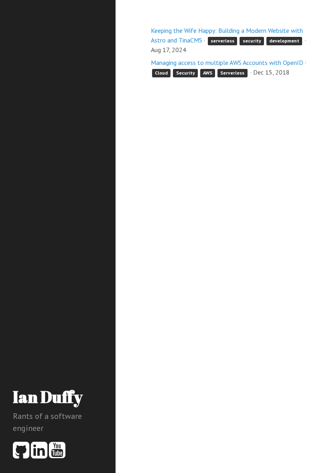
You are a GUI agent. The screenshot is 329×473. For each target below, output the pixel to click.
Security (185, 73)
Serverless (232, 73)
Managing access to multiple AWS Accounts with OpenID (227, 63)
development (284, 41)
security (252, 41)
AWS (207, 73)
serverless (222, 41)
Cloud (161, 73)
